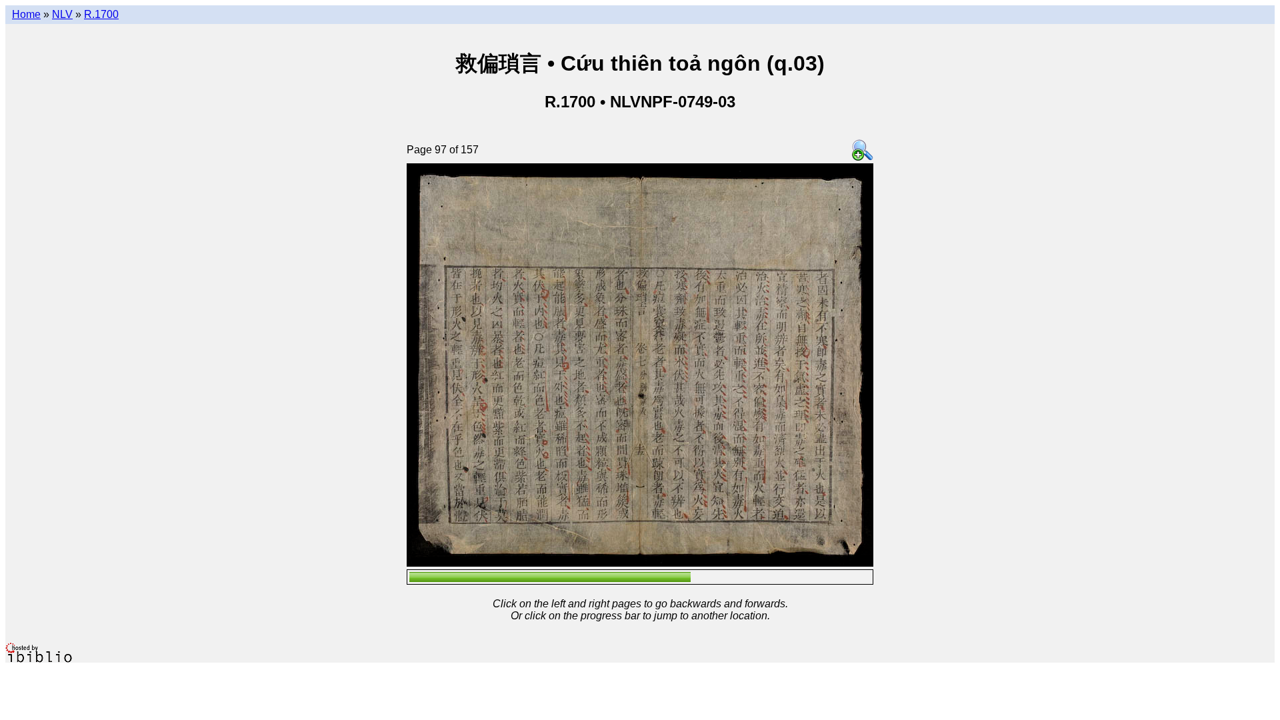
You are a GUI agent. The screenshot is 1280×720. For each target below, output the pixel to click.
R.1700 (101, 14)
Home (26, 14)
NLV (62, 14)
